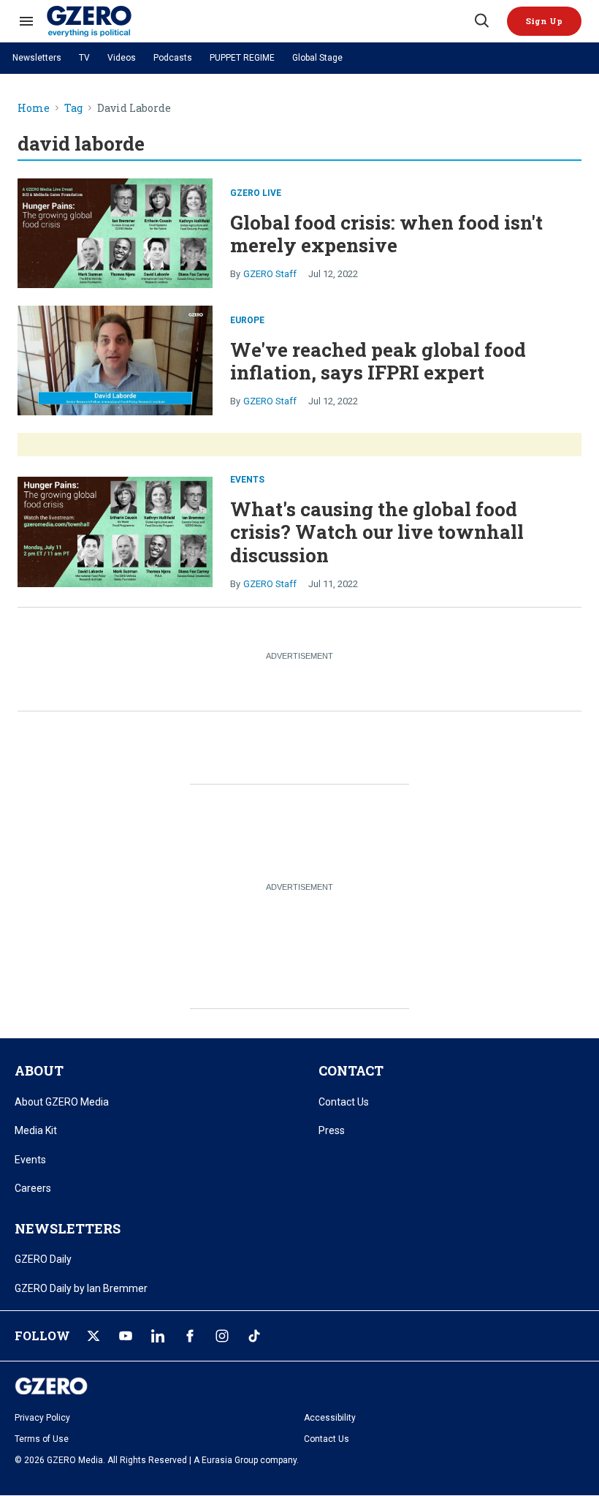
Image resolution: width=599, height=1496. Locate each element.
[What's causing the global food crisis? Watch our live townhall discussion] (115, 530)
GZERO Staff (270, 273)
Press (331, 1130)
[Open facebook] (190, 1336)
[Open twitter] (93, 1336)
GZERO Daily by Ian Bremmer (81, 1288)
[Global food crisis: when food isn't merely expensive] (115, 231)
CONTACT (351, 1070)
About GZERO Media (62, 1102)
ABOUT (39, 1070)
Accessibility (330, 1418)
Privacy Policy (42, 1418)
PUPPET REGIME (242, 58)
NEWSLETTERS (68, 1228)
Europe (247, 320)
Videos (121, 58)
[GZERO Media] (259, 21)
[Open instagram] (222, 1336)
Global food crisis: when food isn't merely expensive (386, 233)
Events (247, 480)
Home (34, 108)
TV (84, 58)
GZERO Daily (43, 1259)
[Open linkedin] (158, 1336)
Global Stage (317, 58)
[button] (544, 21)
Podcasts (172, 58)
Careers (33, 1188)
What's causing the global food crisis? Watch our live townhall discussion (377, 531)
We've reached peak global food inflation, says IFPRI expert (378, 361)
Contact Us (343, 1102)
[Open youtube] (125, 1336)
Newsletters (36, 58)
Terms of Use (42, 1439)
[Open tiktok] (254, 1336)
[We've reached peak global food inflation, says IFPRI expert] (115, 359)
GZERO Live (255, 193)
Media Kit (36, 1130)
